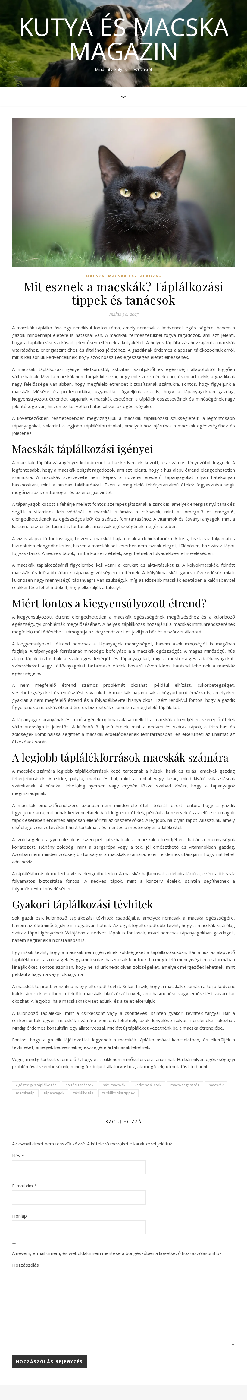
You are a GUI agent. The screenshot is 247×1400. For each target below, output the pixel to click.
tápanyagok (54, 1093)
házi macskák (114, 1085)
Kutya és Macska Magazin (123, 38)
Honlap (19, 1216)
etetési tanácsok (79, 1085)
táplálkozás (83, 1093)
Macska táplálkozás (134, 276)
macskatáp (25, 1093)
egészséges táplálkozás (36, 1085)
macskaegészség (184, 1085)
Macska (95, 276)
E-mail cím (24, 1186)
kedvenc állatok (148, 1085)
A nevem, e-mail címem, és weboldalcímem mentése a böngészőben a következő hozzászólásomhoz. (117, 1253)
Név (18, 1155)
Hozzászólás (25, 1265)
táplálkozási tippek (118, 1093)
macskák (216, 1085)
